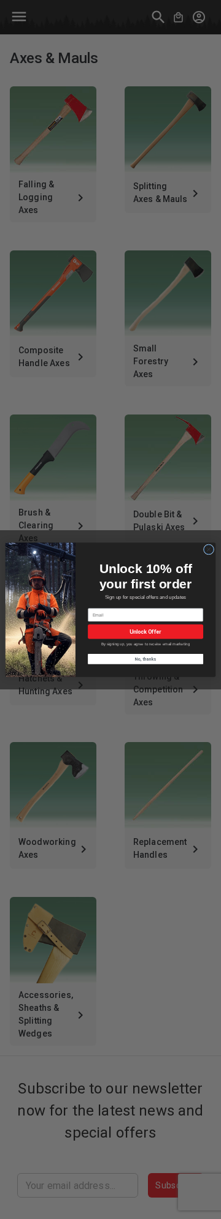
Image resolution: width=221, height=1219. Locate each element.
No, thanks (146, 658)
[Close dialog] (208, 548)
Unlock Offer (145, 631)
